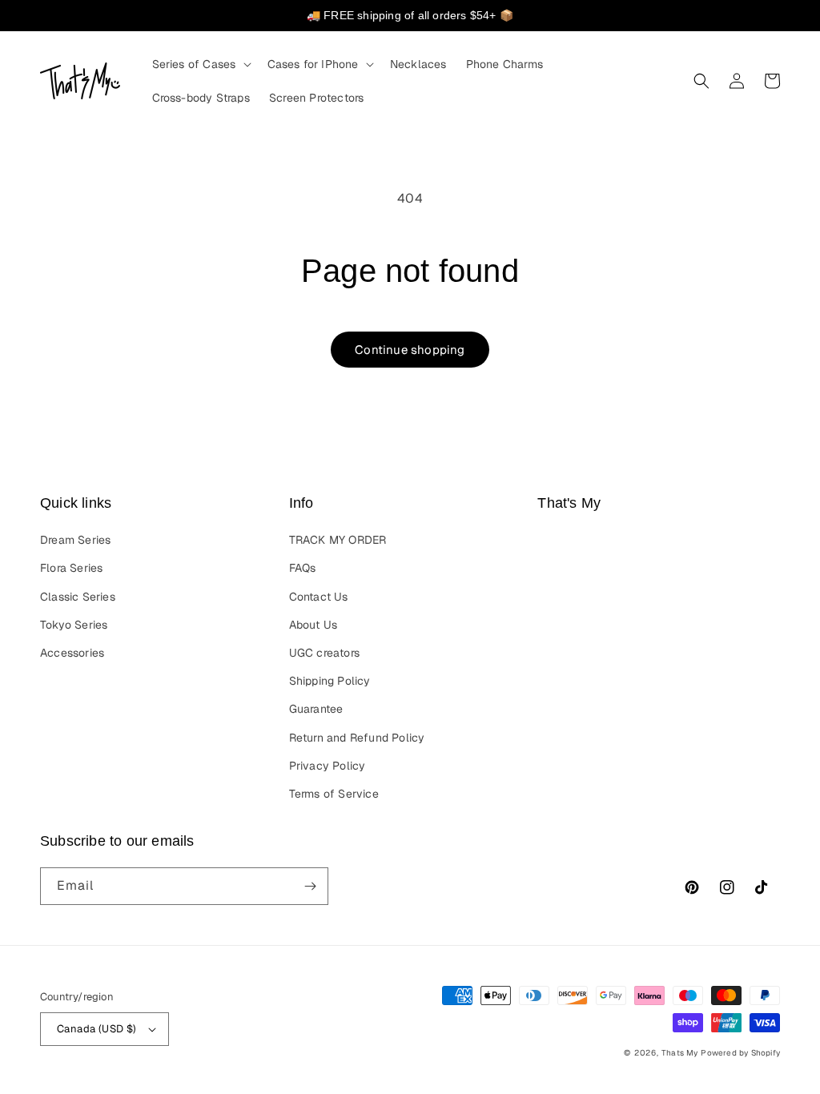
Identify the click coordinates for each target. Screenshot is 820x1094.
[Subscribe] (310, 886)
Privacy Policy (327, 765)
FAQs (302, 568)
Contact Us (318, 596)
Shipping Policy (330, 681)
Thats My (679, 1053)
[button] (200, 64)
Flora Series (71, 568)
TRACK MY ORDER (338, 540)
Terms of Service (334, 793)
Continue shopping (409, 349)
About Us (313, 624)
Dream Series (75, 540)
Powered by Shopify (740, 1053)
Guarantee (316, 709)
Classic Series (77, 596)
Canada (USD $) (97, 1029)
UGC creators (324, 653)
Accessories (72, 653)
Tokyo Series (73, 624)
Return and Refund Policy (357, 737)
